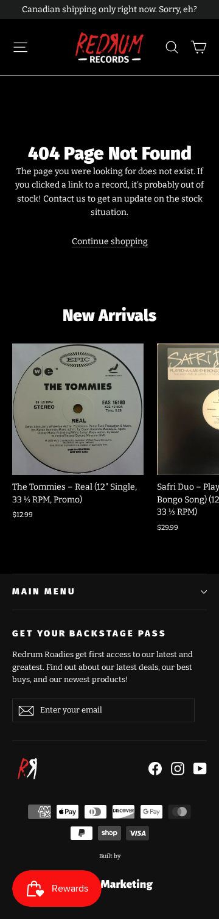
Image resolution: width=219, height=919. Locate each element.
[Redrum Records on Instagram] (177, 768)
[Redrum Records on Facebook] (155, 768)
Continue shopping (110, 241)
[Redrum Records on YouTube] (200, 768)
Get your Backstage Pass (89, 633)
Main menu (43, 591)
